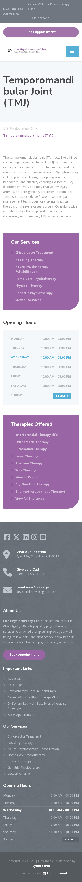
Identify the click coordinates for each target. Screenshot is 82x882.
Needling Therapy (29, 260)
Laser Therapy (26, 456)
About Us (14, 678)
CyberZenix (41, 866)
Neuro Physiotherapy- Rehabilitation (32, 269)
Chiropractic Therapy (32, 442)
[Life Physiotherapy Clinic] (26, 50)
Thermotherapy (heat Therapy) (40, 491)
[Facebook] (7, 538)
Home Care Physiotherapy (35, 279)
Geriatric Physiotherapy (34, 293)
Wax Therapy (25, 470)
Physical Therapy (28, 286)
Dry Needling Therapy (32, 484)
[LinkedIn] (26, 538)
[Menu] (72, 51)
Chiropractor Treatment (34, 252)
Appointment (56, 873)
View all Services (28, 300)
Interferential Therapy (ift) (36, 435)
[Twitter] (17, 538)
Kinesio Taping (27, 477)
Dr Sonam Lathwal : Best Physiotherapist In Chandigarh (38, 705)
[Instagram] (34, 538)
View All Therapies (29, 498)
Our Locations (40, 18)
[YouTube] (43, 538)
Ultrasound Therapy (31, 449)
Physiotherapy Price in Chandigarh (32, 691)
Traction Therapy (29, 463)
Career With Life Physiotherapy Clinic (49, 6)
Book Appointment (41, 32)
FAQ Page (15, 685)
